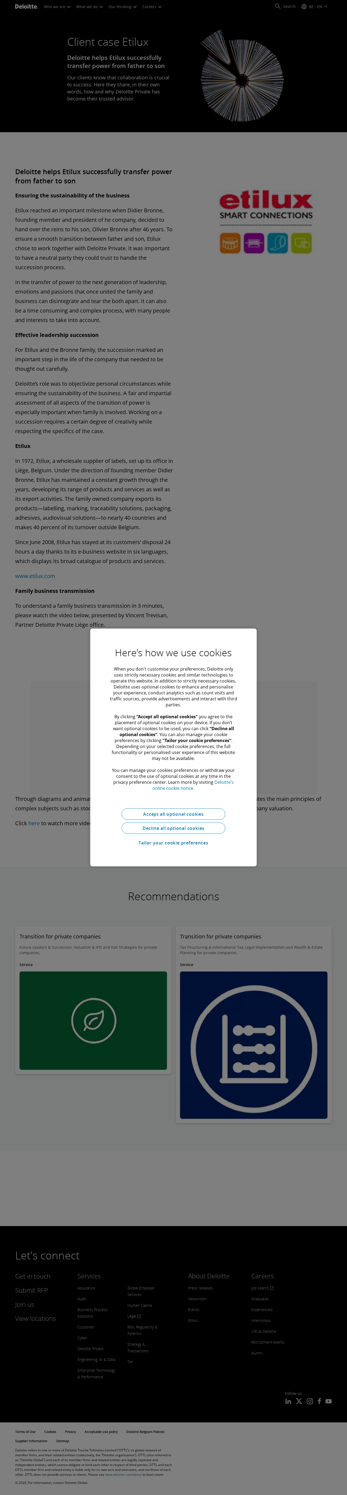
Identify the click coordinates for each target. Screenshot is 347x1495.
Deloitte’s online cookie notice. (193, 785)
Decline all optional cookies (173, 828)
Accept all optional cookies (173, 814)
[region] (173, 747)
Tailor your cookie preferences (173, 843)
